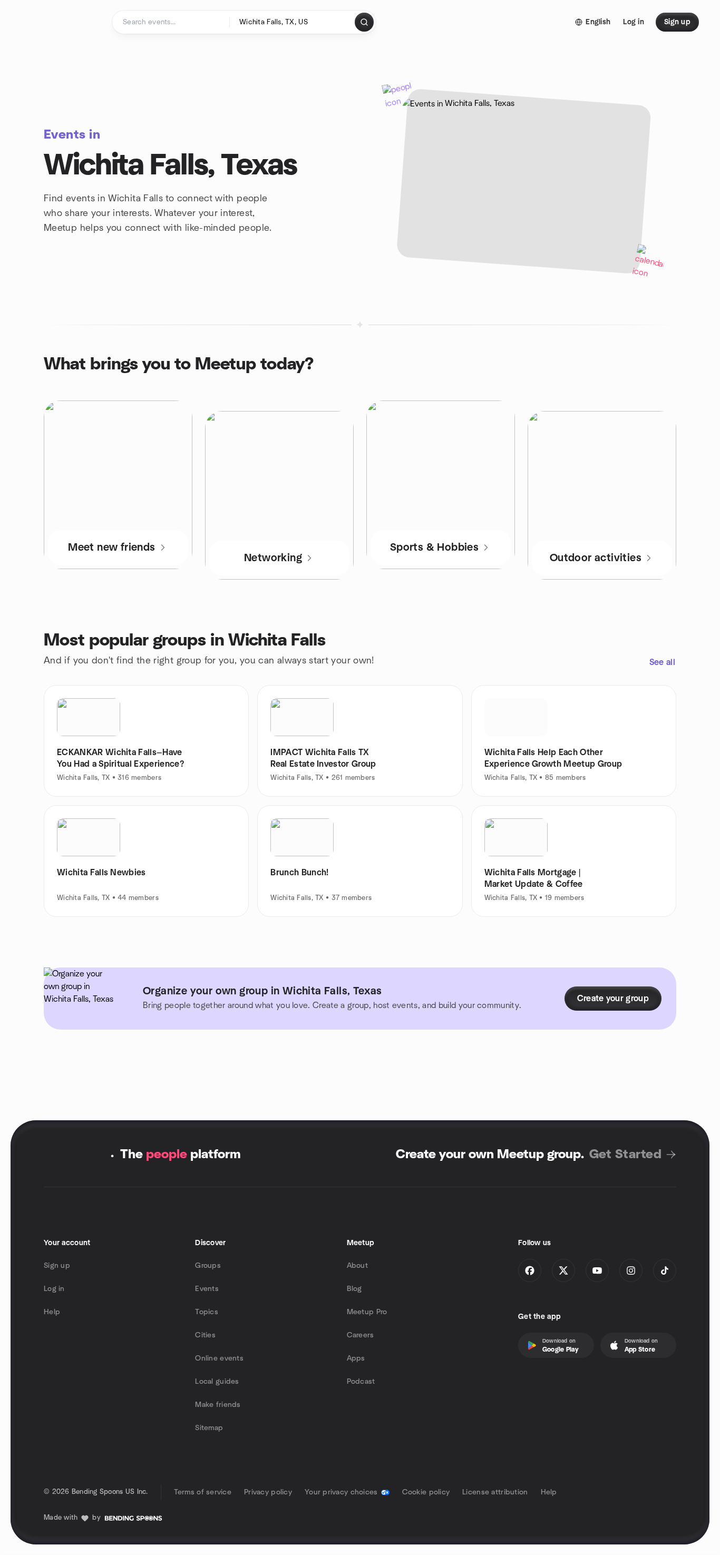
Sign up (57, 1265)
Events (207, 1289)
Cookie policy (426, 1492)
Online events (219, 1358)
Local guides (217, 1381)
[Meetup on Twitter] (563, 1270)
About (357, 1265)
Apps (356, 1358)
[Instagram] (631, 1270)
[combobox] (292, 22)
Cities (205, 1335)
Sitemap (209, 1428)
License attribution (495, 1492)
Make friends (217, 1405)
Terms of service (202, 1492)
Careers (360, 1335)
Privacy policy (268, 1492)
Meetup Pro (367, 1312)
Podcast (361, 1381)
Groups (208, 1265)
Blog (354, 1289)
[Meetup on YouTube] (597, 1270)
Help (52, 1312)
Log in (54, 1289)
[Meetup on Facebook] (529, 1270)
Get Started (625, 1154)
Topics (206, 1312)
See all (662, 662)
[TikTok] (664, 1270)
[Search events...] (364, 22)
